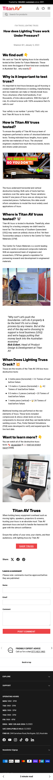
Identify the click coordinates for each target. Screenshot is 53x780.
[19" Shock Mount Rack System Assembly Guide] (3, 776)
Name (5, 585)
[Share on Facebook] (18, 559)
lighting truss (31, 26)
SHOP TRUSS (26, 546)
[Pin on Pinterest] (23, 559)
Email (5, 597)
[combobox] (26, 14)
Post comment (26, 632)
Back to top (26, 662)
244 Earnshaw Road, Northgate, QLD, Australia (28, 733)
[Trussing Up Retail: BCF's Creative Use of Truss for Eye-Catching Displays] (49, 776)
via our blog (16, 445)
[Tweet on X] (12, 559)
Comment (7, 609)
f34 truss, (20, 26)
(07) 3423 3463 (38, 651)
